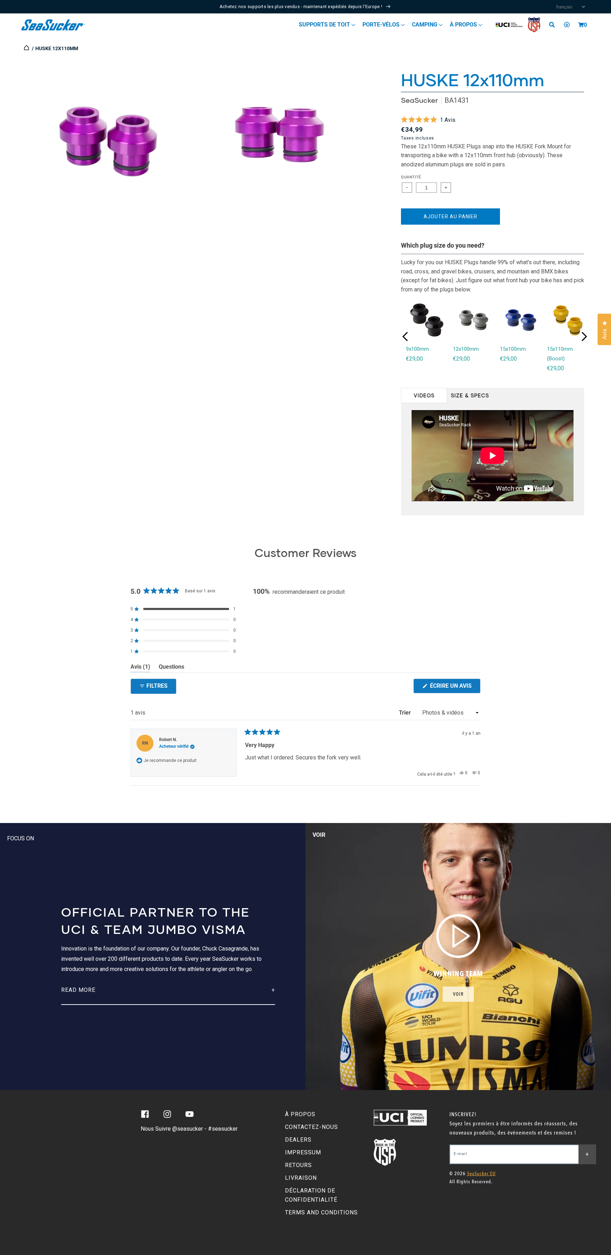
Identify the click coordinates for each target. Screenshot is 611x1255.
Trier (405, 712)
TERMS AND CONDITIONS (321, 1212)
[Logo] (53, 25)
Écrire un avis (455, 687)
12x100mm (466, 349)
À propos (464, 24)
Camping (425, 24)
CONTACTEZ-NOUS (311, 1127)
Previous (405, 336)
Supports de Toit (325, 24)
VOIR (458, 994)
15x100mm (513, 349)
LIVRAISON (301, 1177)
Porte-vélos (381, 24)
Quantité (411, 177)
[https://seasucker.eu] (27, 48)
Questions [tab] (171, 668)
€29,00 (414, 358)
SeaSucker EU (481, 1173)
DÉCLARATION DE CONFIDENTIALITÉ (311, 1195)
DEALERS (298, 1139)
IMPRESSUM (303, 1152)
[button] (581, 24)
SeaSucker (419, 100)
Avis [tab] (140, 668)
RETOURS (298, 1165)
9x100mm (417, 349)
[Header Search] (554, 25)
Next (584, 336)
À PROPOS (300, 1114)
